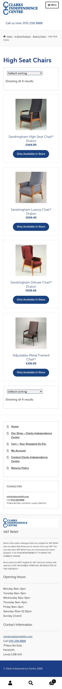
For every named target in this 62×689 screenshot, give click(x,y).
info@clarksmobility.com (18, 496)
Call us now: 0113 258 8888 (24, 23)
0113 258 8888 (17, 500)
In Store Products (23, 36)
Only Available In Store (31, 154)
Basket (47, 680)
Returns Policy (20, 468)
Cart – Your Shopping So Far (28, 444)
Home (9, 36)
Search (31, 683)
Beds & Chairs (39, 36)
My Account (18, 450)
